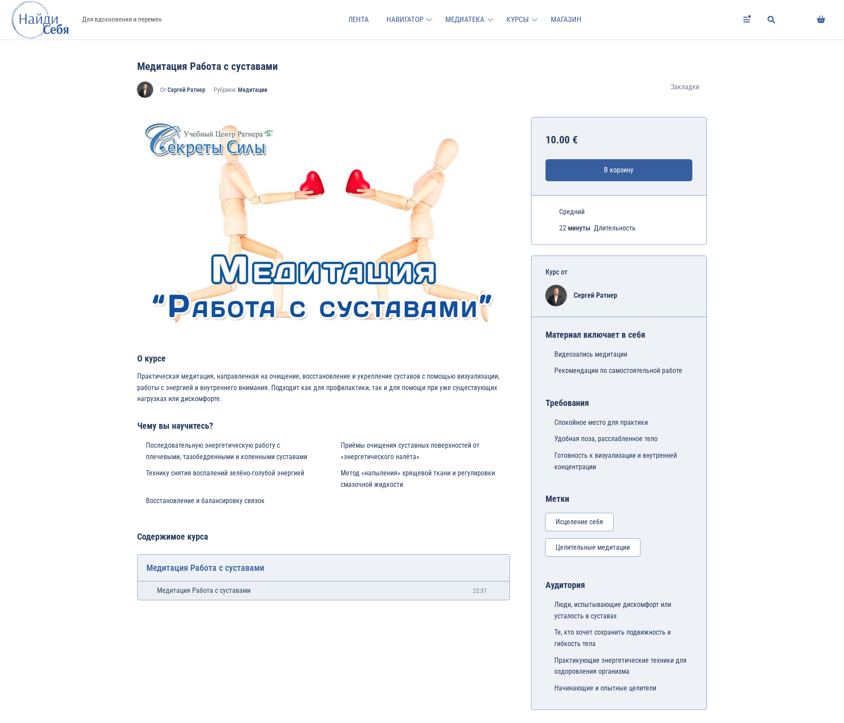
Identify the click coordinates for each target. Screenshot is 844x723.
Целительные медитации (593, 547)
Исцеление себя (579, 522)
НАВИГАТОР (404, 19)
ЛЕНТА (358, 19)
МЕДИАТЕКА (464, 19)
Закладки (685, 87)
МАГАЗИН (566, 19)
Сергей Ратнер (186, 89)
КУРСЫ (517, 19)
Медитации (252, 89)
